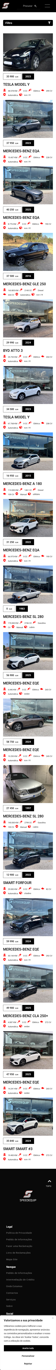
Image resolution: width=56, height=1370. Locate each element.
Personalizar (28, 1356)
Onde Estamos (14, 1286)
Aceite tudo (28, 1348)
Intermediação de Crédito (20, 1279)
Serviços (11, 1299)
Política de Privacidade (19, 1233)
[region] (28, 1342)
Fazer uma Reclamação (19, 1246)
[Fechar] (53, 1318)
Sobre (9, 1306)
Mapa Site (11, 1259)
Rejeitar (28, 1363)
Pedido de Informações (19, 1239)
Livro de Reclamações (18, 1253)
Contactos (12, 1293)
